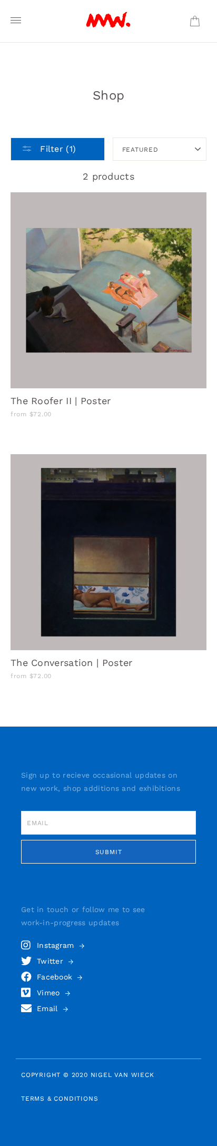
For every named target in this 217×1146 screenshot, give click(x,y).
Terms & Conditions (59, 1098)
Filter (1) (56, 149)
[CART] (194, 21)
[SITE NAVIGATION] (16, 21)
